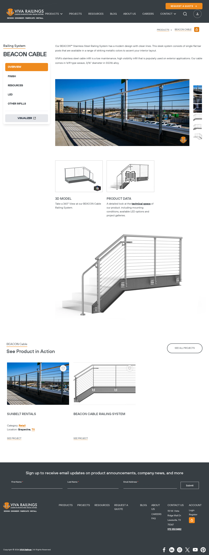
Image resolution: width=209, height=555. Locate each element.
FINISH (12, 76)
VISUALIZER (25, 118)
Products (52, 13)
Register (193, 514)
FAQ (153, 518)
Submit (189, 485)
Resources (96, 13)
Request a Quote (182, 6)
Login (191, 510)
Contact (166, 13)
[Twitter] (187, 549)
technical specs (141, 203)
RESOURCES (15, 85)
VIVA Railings (26, 549)
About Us (129, 13)
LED (10, 94)
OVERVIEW (14, 67)
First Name (17, 482)
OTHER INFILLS (17, 103)
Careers (148, 13)
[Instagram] (179, 549)
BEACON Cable (183, 29)
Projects (75, 13)
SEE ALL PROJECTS (185, 348)
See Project (14, 438)
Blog (113, 13)
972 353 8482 (174, 529)
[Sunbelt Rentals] (38, 383)
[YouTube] (195, 549)
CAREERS (156, 514)
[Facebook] (164, 549)
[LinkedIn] (171, 549)
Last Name (73, 482)
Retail (22, 425)
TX (33, 429)
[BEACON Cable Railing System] (104, 383)
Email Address (130, 482)
